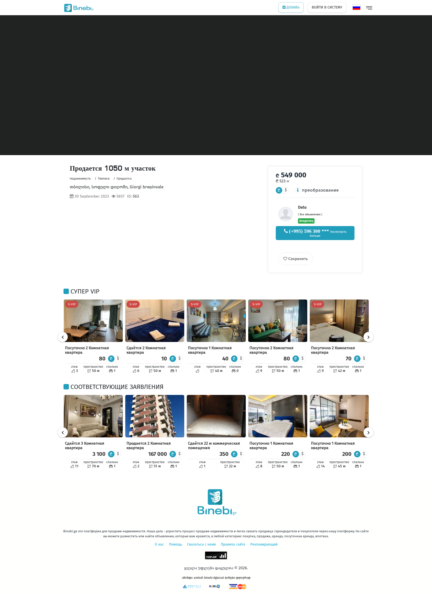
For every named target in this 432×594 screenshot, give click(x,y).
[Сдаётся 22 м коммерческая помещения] (216, 416)
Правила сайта (233, 544)
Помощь (175, 544)
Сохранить (297, 258)
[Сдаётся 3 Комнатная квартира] (93, 416)
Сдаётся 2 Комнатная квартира (146, 350)
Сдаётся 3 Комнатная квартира (84, 445)
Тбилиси (104, 178)
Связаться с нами (201, 544)
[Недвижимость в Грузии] (77, 7)
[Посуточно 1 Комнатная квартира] (216, 320)
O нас (159, 544)
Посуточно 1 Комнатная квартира (210, 350)
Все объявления (310, 214)
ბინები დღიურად (237, 577)
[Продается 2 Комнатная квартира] (154, 416)
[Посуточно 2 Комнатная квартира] (93, 320)
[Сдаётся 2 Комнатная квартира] (154, 320)
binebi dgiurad (214, 577)
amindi (198, 577)
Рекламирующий (264, 544)
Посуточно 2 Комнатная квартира (87, 350)
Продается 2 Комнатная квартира (148, 445)
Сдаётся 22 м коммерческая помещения (214, 445)
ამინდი (187, 577)
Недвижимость (80, 178)
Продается (124, 178)
